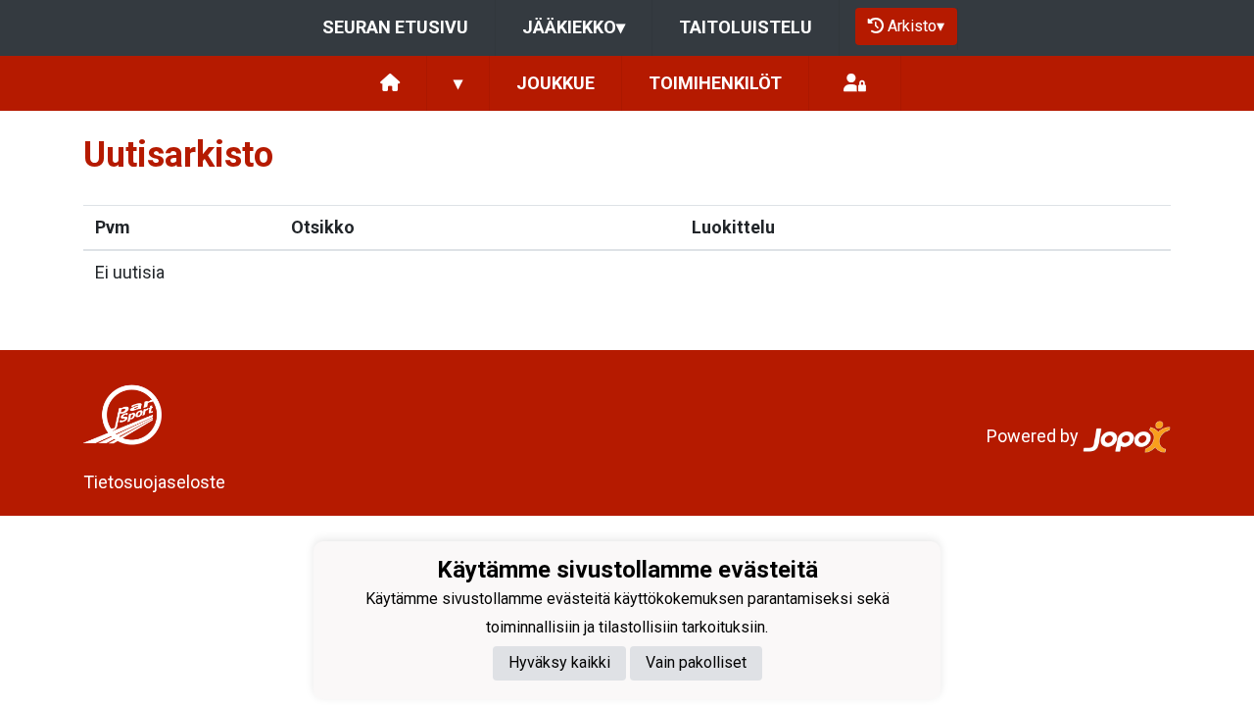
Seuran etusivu (395, 27)
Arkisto (916, 26)
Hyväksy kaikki (559, 662)
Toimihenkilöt (715, 83)
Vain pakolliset (696, 662)
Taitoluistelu (745, 27)
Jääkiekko (573, 27)
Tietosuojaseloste (154, 482)
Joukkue (555, 83)
